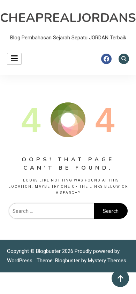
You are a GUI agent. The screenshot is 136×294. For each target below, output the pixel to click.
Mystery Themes (107, 260)
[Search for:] (51, 211)
